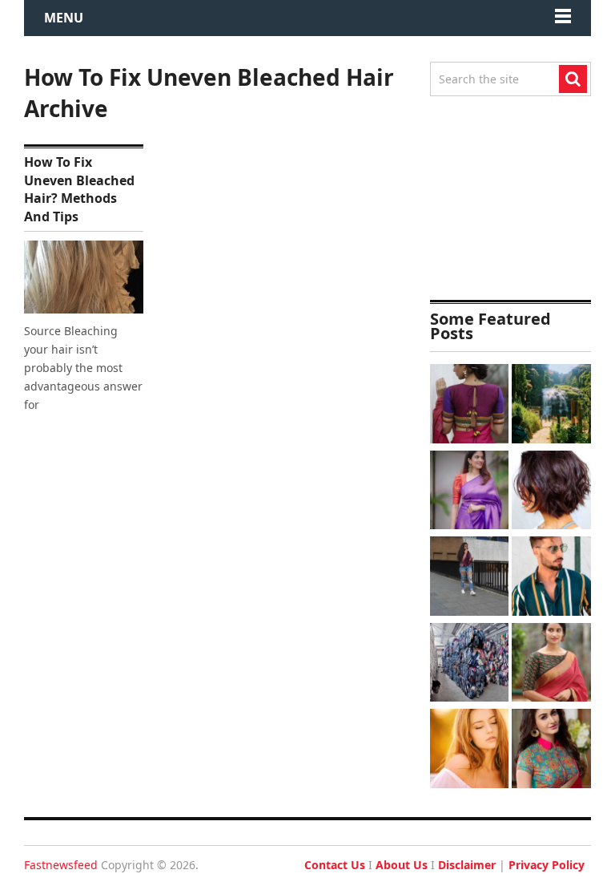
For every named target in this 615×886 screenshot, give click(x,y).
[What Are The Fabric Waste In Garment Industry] (469, 664)
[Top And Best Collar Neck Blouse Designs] (551, 750)
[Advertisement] (510, 198)
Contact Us (334, 864)
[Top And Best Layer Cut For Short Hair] (551, 492)
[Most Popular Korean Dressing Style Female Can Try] (469, 578)
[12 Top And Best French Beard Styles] (551, 578)
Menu (63, 17)
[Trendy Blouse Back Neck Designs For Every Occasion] (469, 405)
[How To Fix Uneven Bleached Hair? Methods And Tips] (83, 277)
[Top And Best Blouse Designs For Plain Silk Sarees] (469, 492)
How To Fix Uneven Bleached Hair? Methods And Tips (79, 189)
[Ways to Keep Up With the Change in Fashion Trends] (469, 750)
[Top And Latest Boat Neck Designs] (551, 664)
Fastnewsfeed (61, 864)
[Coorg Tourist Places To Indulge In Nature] (551, 405)
